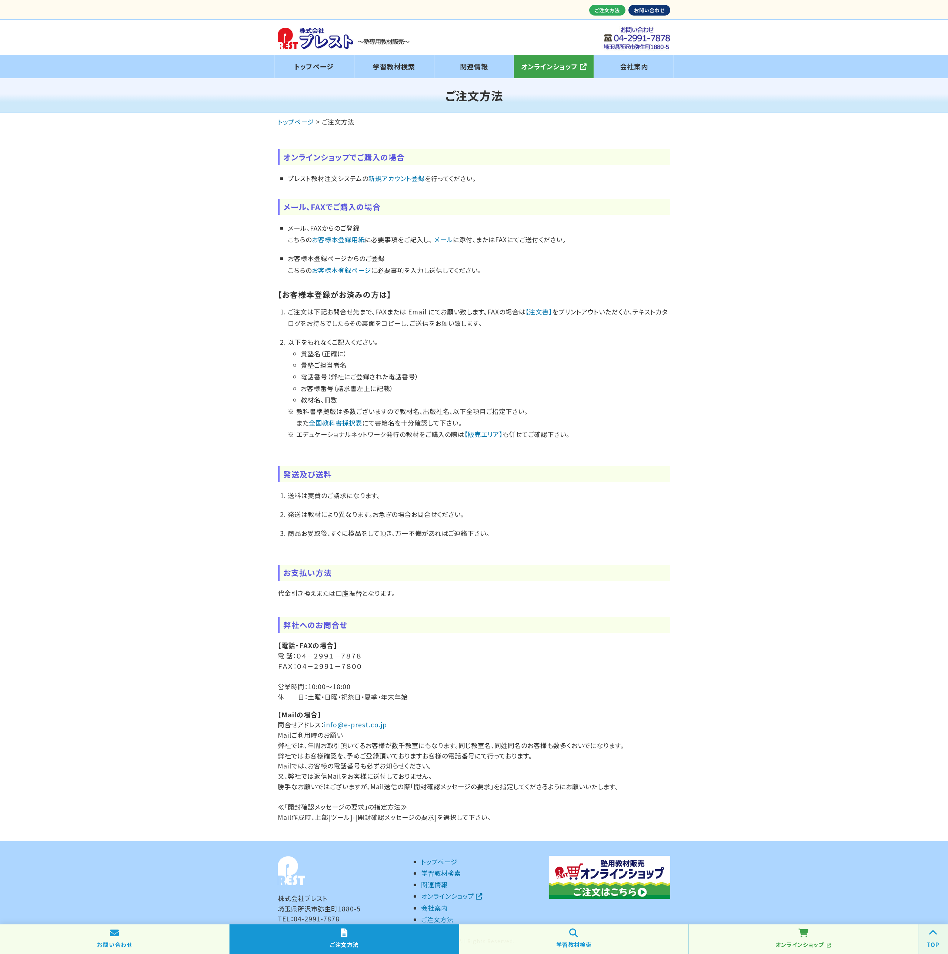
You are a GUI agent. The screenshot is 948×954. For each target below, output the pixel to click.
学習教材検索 (394, 66)
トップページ (314, 66)
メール (443, 239)
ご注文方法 (607, 10)
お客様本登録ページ (341, 270)
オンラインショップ (550, 66)
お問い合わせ (649, 10)
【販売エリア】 (483, 434)
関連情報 (474, 66)
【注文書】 (538, 311)
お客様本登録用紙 (338, 239)
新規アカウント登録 (396, 178)
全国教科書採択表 (335, 422)
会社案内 (634, 66)
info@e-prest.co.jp (355, 724)
